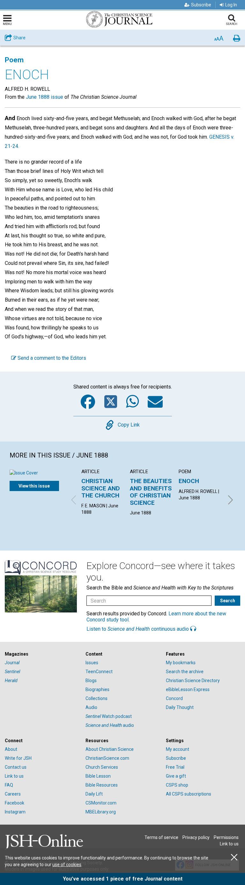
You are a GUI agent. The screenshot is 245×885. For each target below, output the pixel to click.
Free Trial (175, 767)
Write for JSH (18, 758)
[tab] (42, 654)
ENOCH (189, 481)
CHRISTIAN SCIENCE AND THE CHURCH (100, 488)
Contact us (15, 767)
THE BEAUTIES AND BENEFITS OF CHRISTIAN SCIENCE (151, 491)
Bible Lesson (98, 776)
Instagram (15, 811)
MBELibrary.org (100, 811)
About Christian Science (109, 749)
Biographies (97, 689)
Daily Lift (94, 793)
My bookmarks (181, 662)
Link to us (14, 776)
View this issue (34, 486)
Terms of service (161, 837)
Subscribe (201, 4)
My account (177, 749)
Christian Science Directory (193, 680)
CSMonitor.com (100, 802)
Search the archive (185, 671)
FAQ (9, 785)
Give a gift (176, 776)
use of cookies (66, 864)
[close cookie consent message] (234, 857)
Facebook (14, 802)
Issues (91, 662)
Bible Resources (101, 785)
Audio (91, 707)
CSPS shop (177, 785)
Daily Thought (180, 707)
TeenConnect (99, 671)
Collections (96, 698)
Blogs (91, 680)
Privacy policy (196, 837)
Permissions (226, 837)
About (11, 749)
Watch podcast (108, 716)
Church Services (101, 767)
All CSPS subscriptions (188, 793)
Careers (13, 793)
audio (109, 725)
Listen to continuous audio (138, 629)
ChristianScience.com (107, 758)
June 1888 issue (44, 97)
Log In (231, 4)
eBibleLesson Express (188, 689)
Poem (14, 60)
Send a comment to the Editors (51, 358)
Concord (174, 698)
